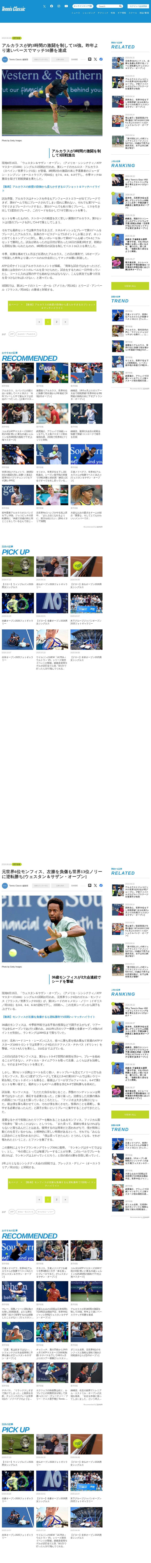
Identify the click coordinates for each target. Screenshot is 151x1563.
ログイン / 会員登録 (138, 6)
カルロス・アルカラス (26, 334)
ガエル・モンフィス (25, 1212)
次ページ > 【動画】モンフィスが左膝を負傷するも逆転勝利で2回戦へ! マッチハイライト (52, 1184)
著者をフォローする (41, 59)
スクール (133, 13)
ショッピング (89, 13)
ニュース (76, 13)
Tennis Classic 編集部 (18, 59)
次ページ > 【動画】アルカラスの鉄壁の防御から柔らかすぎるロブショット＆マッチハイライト (52, 306)
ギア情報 (122, 13)
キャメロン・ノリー (45, 1212)
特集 (113, 13)
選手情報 (16, 38)
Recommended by (90, 527)
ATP (12, 334)
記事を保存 (60, 59)
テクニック (103, 13)
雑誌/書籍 (144, 13)
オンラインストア (81, 6)
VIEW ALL (130, 286)
